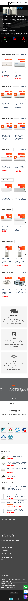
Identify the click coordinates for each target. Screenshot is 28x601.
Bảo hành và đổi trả (6, 553)
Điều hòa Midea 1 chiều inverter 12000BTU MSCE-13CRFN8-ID (6, 105)
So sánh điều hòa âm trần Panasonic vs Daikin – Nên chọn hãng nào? (14, 409)
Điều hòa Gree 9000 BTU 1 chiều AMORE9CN (6, 228)
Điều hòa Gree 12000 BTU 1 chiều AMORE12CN (18, 228)
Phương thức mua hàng (7, 544)
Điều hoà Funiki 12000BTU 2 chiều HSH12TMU (19, 168)
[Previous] (1, 41)
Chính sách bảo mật (6, 547)
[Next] (26, 41)
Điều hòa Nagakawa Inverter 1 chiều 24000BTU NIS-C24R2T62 (6, 73)
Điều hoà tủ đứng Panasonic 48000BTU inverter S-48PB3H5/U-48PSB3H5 (6, 261)
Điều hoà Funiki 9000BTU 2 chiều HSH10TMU (6, 168)
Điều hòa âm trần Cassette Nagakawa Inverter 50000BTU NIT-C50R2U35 (6, 292)
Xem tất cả (23, 54)
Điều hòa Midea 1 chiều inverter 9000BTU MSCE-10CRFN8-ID (19, 105)
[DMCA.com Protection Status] (14, 599)
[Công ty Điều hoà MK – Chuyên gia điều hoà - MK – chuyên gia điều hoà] (14, 2)
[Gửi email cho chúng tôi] (10, 535)
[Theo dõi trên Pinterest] (13, 535)
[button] (2, 2)
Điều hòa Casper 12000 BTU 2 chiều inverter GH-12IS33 (19, 137)
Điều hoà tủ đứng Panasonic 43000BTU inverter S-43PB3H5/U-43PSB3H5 (19, 261)
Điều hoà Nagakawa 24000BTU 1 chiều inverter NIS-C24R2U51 (19, 74)
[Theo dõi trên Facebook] (2, 535)
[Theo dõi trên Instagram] (5, 535)
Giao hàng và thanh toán (7, 550)
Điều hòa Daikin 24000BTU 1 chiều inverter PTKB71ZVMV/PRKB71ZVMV (9, 198)
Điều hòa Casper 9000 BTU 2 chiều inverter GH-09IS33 (6, 137)
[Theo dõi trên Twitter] (8, 535)
